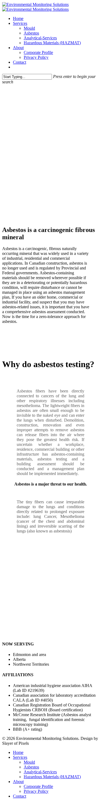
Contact (19, 62)
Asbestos (31, 33)
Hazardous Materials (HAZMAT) (52, 42)
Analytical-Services (40, 38)
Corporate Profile (38, 52)
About (18, 47)
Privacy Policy (36, 57)
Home (18, 18)
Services (20, 23)
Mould (29, 28)
